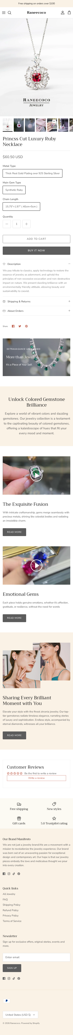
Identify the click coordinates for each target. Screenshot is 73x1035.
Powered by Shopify (30, 1023)
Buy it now (36, 250)
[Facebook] (4, 873)
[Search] (11, 12)
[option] (36, 67)
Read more (14, 532)
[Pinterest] (18, 873)
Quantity (8, 216)
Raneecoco (15, 1023)
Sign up (12, 968)
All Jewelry (9, 894)
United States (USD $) (18, 1015)
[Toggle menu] (3, 12)
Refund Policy (11, 910)
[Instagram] (9, 873)
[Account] (62, 12)
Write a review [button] (36, 778)
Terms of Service (12, 921)
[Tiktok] (14, 873)
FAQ (5, 899)
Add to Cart (36, 239)
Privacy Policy (11, 915)
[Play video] (36, 475)
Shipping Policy (11, 905)
